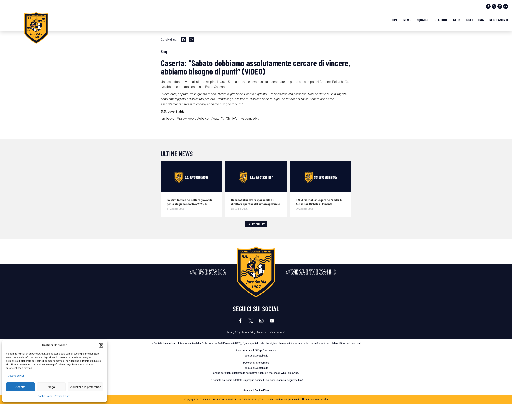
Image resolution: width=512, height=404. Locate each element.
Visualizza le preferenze (85, 387)
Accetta (20, 387)
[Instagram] (499, 6)
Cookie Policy (45, 396)
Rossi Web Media (318, 399)
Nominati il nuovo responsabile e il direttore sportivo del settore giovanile (255, 202)
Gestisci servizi (16, 375)
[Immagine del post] (191, 176)
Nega (51, 387)
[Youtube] (505, 6)
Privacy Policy (62, 396)
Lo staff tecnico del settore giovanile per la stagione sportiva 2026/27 (189, 202)
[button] (101, 345)
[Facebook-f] (488, 6)
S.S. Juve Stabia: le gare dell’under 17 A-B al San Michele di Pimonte (319, 202)
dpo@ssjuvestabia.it (256, 355)
